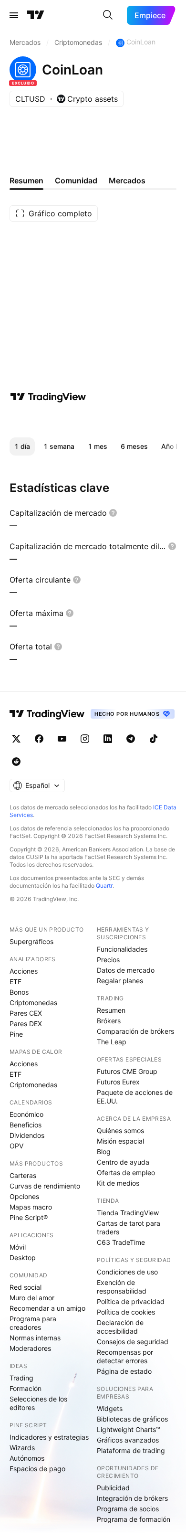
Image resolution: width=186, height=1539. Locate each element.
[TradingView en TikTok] (153, 738)
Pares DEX (26, 1023)
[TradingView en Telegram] (130, 738)
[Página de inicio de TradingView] (35, 15)
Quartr (104, 885)
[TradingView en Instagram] (85, 738)
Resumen (111, 1010)
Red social (25, 1287)
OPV (16, 1146)
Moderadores (30, 1348)
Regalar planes (120, 980)
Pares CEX (26, 1013)
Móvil (18, 1247)
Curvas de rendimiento (45, 1186)
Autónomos (27, 1458)
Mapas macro (31, 1207)
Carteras (23, 1175)
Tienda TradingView (128, 1213)
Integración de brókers (132, 1498)
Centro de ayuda (123, 1162)
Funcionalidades (122, 949)
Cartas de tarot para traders (128, 1227)
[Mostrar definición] (113, 513)
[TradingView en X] (16, 738)
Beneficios (25, 1125)
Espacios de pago (37, 1469)
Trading (21, 1378)
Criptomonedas (33, 1002)
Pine (16, 1034)
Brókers (109, 1021)
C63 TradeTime (121, 1242)
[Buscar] (107, 15)
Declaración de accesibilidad (120, 1326)
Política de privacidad (131, 1301)
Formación (25, 1388)
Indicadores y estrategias (49, 1437)
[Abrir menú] (13, 15)
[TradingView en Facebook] (39, 738)
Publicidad (113, 1488)
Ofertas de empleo (126, 1172)
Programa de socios (128, 1509)
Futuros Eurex (118, 1082)
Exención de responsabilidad (121, 1286)
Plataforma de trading (131, 1450)
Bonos (19, 992)
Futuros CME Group (127, 1071)
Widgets (110, 1408)
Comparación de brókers (135, 1031)
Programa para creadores (33, 1323)
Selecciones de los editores (38, 1403)
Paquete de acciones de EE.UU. (135, 1096)
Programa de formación (133, 1519)
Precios (108, 959)
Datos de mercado (126, 970)
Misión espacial (120, 1141)
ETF (15, 981)
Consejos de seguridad (132, 1341)
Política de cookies (126, 1312)
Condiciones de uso (127, 1272)
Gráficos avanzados (128, 1440)
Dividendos (27, 1135)
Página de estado (124, 1371)
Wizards (22, 1447)
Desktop (23, 1257)
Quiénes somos (120, 1130)
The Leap (111, 1042)
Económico (26, 1114)
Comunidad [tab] (76, 180)
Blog (104, 1151)
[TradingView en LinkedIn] (107, 738)
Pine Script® (29, 1217)
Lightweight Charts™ (128, 1429)
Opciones (24, 1196)
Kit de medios (118, 1183)
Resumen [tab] (26, 180)
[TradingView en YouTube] (62, 738)
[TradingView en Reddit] (16, 761)
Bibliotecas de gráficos (132, 1419)
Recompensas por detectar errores (125, 1356)
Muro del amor (32, 1298)
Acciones (24, 971)
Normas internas (35, 1338)
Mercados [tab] (127, 180)
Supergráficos (31, 941)
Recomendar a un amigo (47, 1308)
